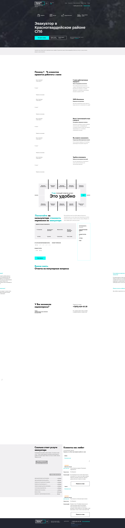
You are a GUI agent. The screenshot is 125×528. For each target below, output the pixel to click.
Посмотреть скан (68, 458)
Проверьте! (77, 38)
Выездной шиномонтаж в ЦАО (76, 524)
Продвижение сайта (74, 525)
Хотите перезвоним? (86, 521)
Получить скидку (33, 341)
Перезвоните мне (86, 5)
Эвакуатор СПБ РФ (39, 3)
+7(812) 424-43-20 (77, 5)
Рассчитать (40, 258)
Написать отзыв (80, 483)
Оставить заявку (42, 37)
